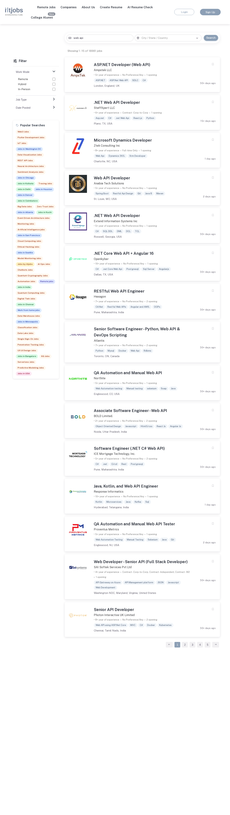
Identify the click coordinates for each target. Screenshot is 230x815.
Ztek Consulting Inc (107, 145)
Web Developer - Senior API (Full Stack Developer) (141, 561)
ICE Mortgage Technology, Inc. (114, 454)
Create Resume (111, 7)
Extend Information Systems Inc (115, 221)
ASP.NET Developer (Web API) (122, 64)
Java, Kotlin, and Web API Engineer (126, 486)
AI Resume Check (140, 7)
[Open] (197, 38)
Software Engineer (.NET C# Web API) (129, 448)
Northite (99, 378)
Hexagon (100, 296)
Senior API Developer (114, 609)
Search (211, 37)
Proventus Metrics (106, 529)
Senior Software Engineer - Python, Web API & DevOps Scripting (137, 332)
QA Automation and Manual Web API (128, 372)
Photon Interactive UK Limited (114, 615)
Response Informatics (108, 491)
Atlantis (99, 340)
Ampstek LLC (103, 70)
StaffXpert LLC (104, 108)
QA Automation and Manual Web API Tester (134, 524)
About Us (88, 7)
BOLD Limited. (103, 416)
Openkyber (101, 259)
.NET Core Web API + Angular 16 (124, 253)
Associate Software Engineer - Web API (130, 410)
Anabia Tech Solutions (109, 183)
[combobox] (99, 38)
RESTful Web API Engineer (119, 291)
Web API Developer (112, 178)
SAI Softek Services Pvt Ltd (113, 567)
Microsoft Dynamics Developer (123, 140)
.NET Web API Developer (117, 102)
